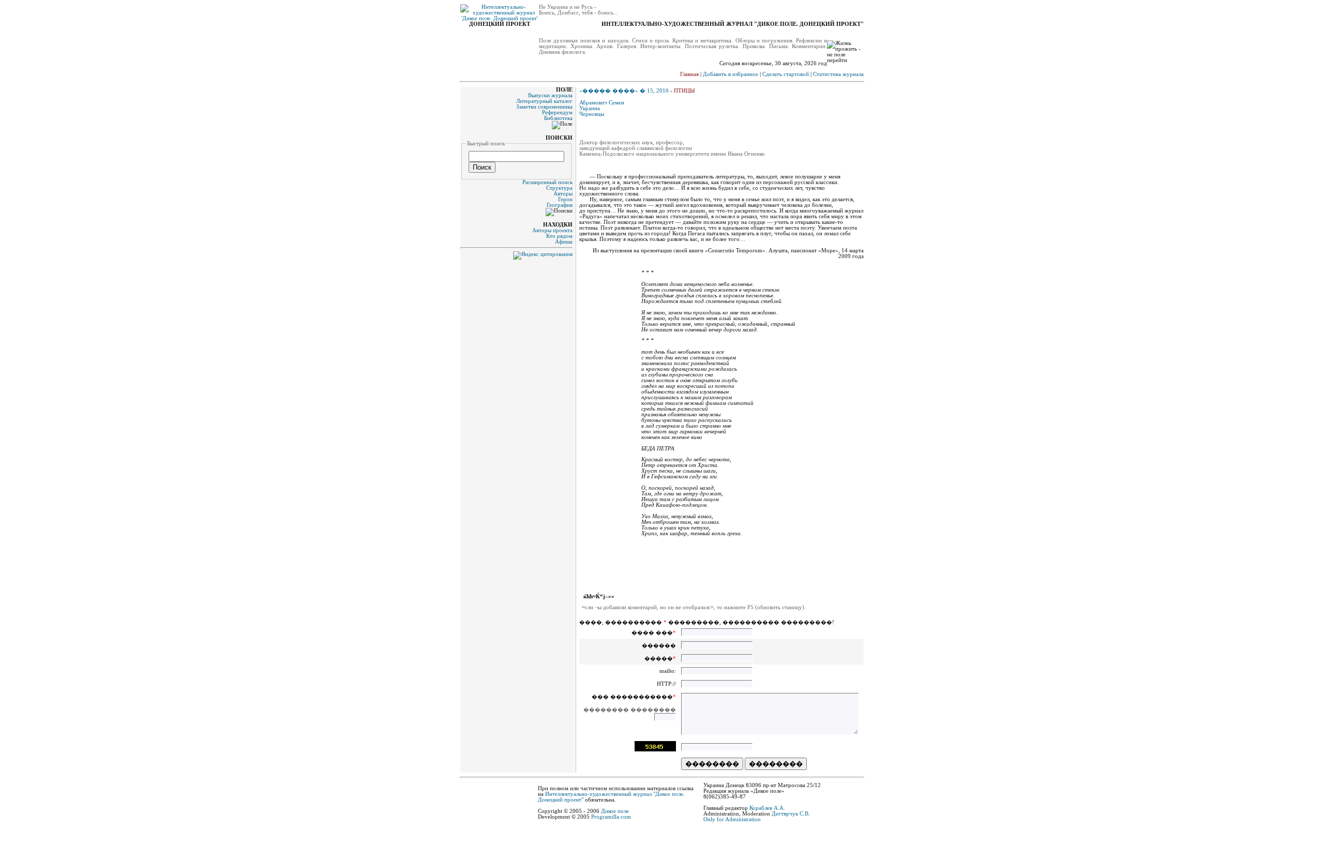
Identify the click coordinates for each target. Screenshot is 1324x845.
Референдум (557, 112)
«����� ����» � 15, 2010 (624, 91)
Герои (565, 199)
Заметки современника (544, 107)
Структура (559, 188)
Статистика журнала (838, 74)
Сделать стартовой (785, 74)
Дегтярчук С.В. (791, 814)
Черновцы (591, 114)
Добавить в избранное (730, 74)
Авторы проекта (552, 230)
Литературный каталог (544, 101)
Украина (589, 108)
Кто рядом (559, 236)
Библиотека (558, 118)
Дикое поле (615, 811)
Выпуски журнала (550, 95)
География (560, 205)
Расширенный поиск (547, 182)
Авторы (563, 194)
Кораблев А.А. (767, 808)
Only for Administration (732, 819)
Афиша (564, 242)
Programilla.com (611, 817)
